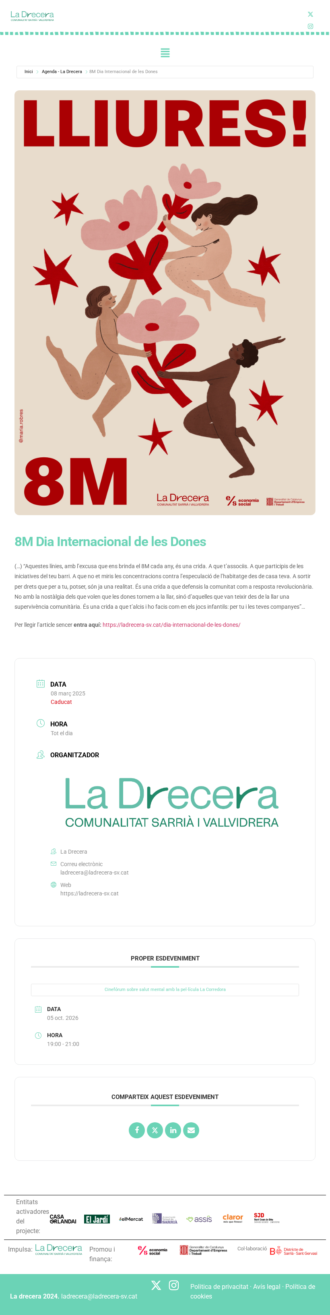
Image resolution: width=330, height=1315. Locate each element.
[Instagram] (174, 1285)
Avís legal (266, 1287)
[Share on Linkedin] (173, 1130)
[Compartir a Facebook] (137, 1130)
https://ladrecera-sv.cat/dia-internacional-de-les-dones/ (172, 625)
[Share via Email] (191, 1130)
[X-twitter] (310, 14)
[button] (165, 53)
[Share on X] (155, 1130)
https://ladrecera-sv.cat (89, 893)
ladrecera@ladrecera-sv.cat (94, 872)
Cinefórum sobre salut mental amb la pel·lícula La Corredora (165, 989)
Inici (29, 71)
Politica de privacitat (219, 1287)
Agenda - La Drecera (62, 71)
